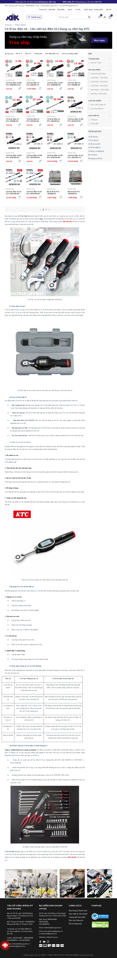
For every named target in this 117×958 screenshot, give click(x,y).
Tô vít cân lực (93, 140)
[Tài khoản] (105, 17)
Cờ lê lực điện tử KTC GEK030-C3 (33, 84)
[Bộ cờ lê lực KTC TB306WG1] (75, 177)
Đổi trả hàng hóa (75, 924)
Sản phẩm (61, 9)
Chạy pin (94, 119)
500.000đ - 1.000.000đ (99, 90)
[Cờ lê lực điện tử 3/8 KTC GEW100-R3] (55, 141)
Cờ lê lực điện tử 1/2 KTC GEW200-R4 (13, 193)
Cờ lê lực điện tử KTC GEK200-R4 (53, 120)
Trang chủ (43, 9)
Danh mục (36, 17)
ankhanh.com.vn (52, 937)
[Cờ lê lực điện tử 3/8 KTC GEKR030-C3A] (14, 68)
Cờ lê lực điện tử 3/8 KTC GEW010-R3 (75, 120)
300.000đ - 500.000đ (99, 86)
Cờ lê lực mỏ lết (94, 144)
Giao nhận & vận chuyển (78, 914)
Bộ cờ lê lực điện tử (98, 105)
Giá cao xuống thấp (70, 54)
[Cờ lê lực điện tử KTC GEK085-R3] (75, 68)
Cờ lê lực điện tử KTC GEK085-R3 (74, 84)
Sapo (92, 955)
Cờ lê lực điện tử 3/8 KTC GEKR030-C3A (13, 84)
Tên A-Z (19, 54)
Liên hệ (108, 9)
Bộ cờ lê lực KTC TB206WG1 (53, 193)
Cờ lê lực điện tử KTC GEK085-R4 (12, 120)
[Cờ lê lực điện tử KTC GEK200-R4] (55, 104)
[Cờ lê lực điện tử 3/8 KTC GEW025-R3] (14, 141)
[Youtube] (44, 941)
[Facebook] (40, 941)
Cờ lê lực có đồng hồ (96, 151)
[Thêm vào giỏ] (40, 88)
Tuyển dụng (88, 9)
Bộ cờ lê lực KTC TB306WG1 (74, 193)
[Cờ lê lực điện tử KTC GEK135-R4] (34, 104)
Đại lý (70, 9)
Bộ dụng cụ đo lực (95, 158)
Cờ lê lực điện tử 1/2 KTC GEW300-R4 (34, 193)
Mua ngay (99, 40)
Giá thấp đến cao (52, 54)
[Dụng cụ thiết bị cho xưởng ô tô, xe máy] (12, 17)
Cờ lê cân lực (93, 137)
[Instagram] (48, 941)
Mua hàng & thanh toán (78, 911)
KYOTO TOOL (10, 80)
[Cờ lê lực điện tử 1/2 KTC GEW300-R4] (34, 177)
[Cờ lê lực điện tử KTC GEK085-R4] (14, 104)
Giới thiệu (51, 9)
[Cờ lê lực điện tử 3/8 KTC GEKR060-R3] (55, 68)
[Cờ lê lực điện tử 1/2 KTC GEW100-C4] (75, 141)
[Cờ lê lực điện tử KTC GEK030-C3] (34, 68)
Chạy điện (94, 123)
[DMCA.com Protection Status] (102, 924)
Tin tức (78, 9)
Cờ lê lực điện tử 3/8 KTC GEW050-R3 (34, 156)
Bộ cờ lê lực (92, 155)
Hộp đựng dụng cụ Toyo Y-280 (23, 951)
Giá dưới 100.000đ (97, 74)
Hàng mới (38, 54)
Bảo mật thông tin (76, 920)
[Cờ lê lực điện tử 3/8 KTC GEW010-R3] (75, 104)
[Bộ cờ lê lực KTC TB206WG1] (55, 177)
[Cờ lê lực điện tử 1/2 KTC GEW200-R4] (14, 177)
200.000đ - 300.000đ (99, 82)
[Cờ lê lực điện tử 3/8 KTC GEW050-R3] (34, 141)
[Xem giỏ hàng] (110, 17)
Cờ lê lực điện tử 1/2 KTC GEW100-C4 (75, 156)
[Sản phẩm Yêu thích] (99, 17)
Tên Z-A (28, 54)
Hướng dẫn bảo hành (77, 917)
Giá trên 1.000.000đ (98, 94)
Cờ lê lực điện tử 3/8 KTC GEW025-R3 (13, 156)
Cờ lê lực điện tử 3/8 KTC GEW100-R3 (54, 156)
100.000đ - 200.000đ (99, 78)
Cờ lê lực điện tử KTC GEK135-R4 (33, 120)
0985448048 (30, 6)
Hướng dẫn (98, 9)
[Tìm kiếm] (89, 17)
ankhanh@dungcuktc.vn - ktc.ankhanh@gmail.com (59, 6)
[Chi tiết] (19, 88)
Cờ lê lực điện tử (96, 109)
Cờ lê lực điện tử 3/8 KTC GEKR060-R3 (54, 84)
